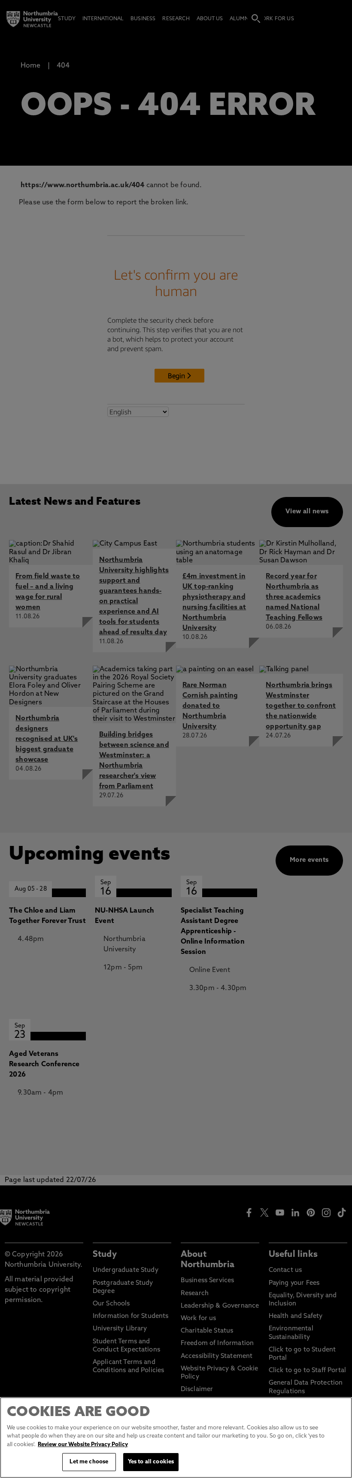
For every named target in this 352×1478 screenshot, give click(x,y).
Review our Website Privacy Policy (83, 1444)
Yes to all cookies (151, 1462)
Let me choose (89, 1462)
